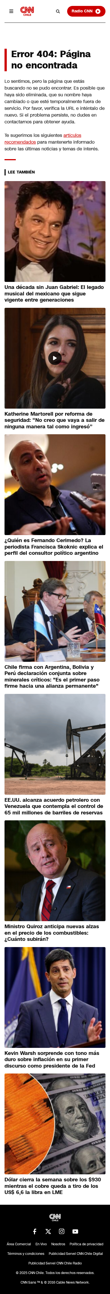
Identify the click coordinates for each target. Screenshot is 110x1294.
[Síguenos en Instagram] (61, 1231)
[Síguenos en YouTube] (75, 1231)
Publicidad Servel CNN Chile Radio (55, 1263)
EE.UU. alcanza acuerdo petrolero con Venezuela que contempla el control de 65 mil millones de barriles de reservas (54, 806)
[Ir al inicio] (27, 11)
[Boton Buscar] (58, 11)
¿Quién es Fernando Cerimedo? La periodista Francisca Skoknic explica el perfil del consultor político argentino (54, 547)
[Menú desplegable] (11, 11)
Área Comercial (19, 1244)
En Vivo (41, 1244)
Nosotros (58, 1244)
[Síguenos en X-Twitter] (48, 1231)
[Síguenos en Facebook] (34, 1231)
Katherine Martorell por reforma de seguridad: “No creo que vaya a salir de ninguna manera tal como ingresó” (55, 420)
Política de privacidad (86, 1244)
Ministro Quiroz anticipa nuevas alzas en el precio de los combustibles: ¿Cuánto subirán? (52, 933)
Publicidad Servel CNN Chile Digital (76, 1253)
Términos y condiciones (25, 1253)
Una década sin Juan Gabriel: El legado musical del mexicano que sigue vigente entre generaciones (54, 294)
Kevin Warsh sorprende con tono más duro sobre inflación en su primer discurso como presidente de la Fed (52, 1060)
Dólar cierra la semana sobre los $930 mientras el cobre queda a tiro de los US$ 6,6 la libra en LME (53, 1186)
